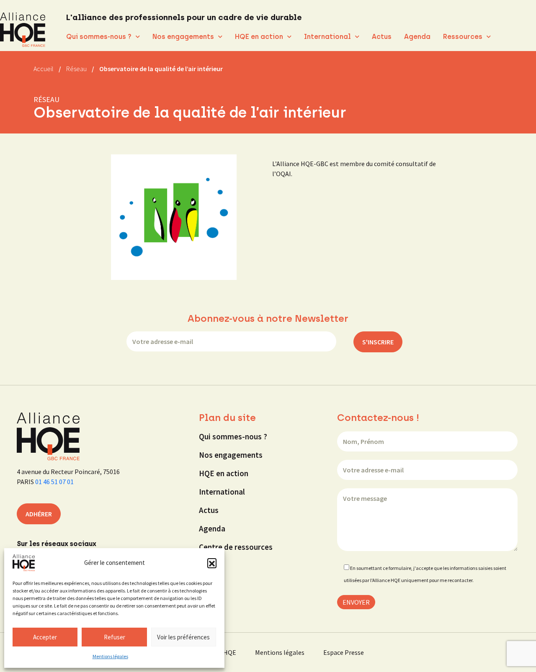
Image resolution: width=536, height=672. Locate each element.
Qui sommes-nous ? (98, 37)
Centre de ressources (236, 547)
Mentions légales (110, 656)
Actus (382, 37)
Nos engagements (183, 37)
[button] (212, 563)
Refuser (114, 637)
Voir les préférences (183, 637)
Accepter (45, 637)
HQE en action (259, 37)
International (327, 37)
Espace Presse (343, 652)
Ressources (462, 37)
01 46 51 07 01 (54, 481)
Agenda (417, 37)
